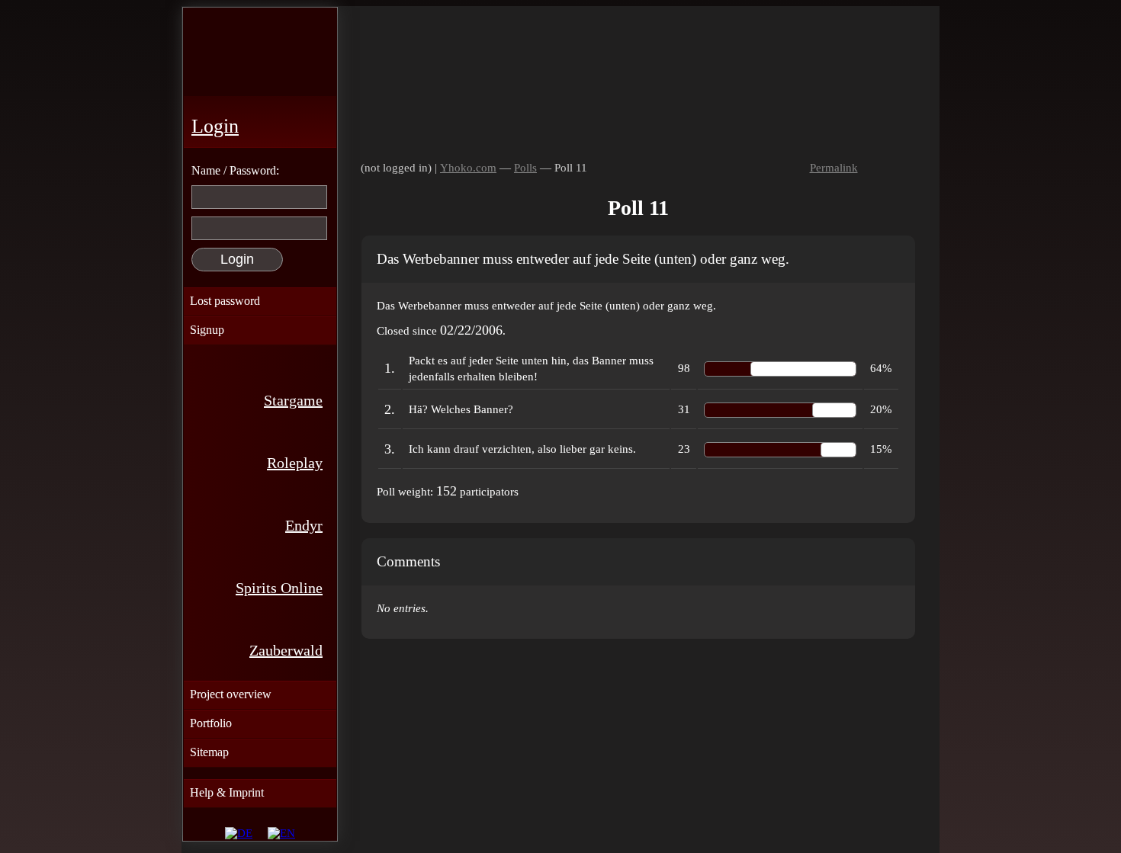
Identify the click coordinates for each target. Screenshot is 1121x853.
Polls (525, 168)
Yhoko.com (468, 168)
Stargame (293, 400)
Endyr (304, 525)
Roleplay (295, 462)
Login (215, 126)
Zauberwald (286, 650)
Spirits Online (279, 587)
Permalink (834, 168)
